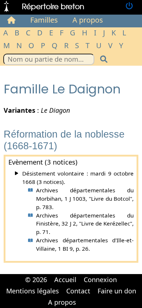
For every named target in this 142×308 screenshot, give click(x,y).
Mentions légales (32, 290)
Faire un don (117, 290)
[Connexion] (129, 6)
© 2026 (36, 279)
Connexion (100, 279)
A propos (87, 20)
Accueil (65, 279)
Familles (44, 20)
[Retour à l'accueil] (6, 6)
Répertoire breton (53, 6)
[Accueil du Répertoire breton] (11, 20)
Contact (78, 290)
